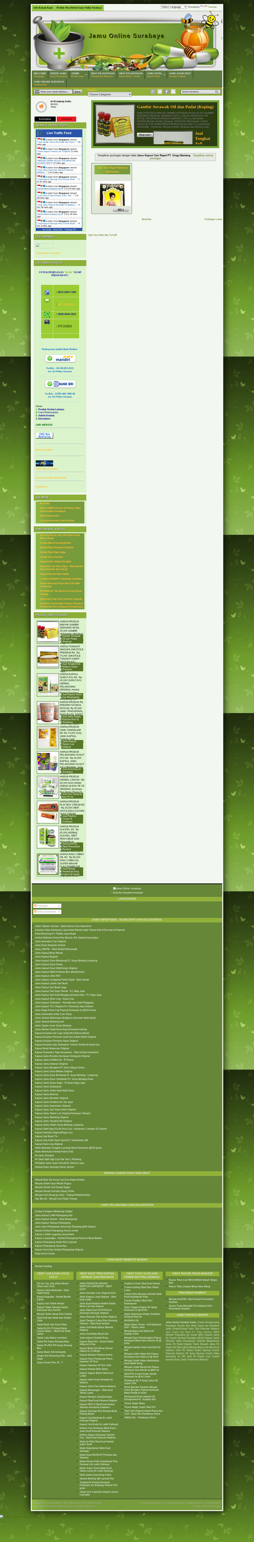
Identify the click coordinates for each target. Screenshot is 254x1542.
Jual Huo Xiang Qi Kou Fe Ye (72, 795)
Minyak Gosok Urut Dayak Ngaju (52, 1187)
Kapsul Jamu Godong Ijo (48, 1086)
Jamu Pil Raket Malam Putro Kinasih (187, 1344)
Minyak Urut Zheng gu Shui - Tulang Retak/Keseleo (62, 1195)
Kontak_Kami (77, 74)
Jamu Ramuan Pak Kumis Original (98, 1316)
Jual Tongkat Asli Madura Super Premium (71, 667)
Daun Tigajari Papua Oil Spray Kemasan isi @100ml (140, 1308)
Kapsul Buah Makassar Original (52, 1048)
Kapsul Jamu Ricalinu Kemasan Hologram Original (62, 1056)
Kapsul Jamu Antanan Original (51, 1063)
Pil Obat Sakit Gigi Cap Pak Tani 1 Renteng (58, 1159)
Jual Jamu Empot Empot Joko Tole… (55, 195)
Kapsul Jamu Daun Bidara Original (53, 1071)
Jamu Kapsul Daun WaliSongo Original (56, 968)
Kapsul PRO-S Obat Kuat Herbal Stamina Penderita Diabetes (97, 1405)
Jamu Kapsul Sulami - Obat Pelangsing (56, 1219)
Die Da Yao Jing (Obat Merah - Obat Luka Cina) (53, 1285)
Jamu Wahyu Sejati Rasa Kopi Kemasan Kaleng (61, 1029)
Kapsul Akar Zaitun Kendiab (55, 561)
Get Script (46, 229)
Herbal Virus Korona (51, 557)
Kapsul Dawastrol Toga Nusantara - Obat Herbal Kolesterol (66, 1052)
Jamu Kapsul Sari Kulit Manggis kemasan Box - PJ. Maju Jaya (68, 995)
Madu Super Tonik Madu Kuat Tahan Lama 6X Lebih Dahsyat (96, 1469)
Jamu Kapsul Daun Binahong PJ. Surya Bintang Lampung (66, 960)
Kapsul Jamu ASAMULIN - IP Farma (54, 1060)
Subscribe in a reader (48, 253)
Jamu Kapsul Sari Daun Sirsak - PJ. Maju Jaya (60, 991)
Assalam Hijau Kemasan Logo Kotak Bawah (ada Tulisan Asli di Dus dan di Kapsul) (80, 930)
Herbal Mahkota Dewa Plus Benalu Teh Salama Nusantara (66, 937)
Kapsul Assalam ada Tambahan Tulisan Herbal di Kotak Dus (67, 1044)
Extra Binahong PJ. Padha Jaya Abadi (55, 933)
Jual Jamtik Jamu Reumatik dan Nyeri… (57, 142)
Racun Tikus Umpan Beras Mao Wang (189, 1286)
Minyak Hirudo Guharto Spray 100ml (54, 1191)
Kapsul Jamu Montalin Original (51, 1098)
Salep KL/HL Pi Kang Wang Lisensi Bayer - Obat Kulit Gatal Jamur (53, 1331)
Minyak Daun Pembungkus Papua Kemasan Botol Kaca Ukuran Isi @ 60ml (142, 1340)
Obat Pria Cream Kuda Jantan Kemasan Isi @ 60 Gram (140, 1375)
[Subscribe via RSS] (173, 91)
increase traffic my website (51, 477)
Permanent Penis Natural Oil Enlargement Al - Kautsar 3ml (140, 1398)
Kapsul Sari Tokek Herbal (50, 1303)
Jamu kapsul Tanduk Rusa (94, 1337)
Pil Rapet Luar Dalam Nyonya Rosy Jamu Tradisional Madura (192, 1358)
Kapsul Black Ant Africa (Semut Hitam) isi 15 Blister (96, 1349)
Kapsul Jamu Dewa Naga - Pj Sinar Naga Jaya (60, 1082)
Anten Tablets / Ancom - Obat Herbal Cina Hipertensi (63, 926)
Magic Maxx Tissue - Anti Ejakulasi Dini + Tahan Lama (142, 1326)
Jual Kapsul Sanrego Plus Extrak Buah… (57, 179)
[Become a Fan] (166, 91)
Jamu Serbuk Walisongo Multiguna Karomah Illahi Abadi (65, 1018)
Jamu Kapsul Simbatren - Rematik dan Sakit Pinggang (64, 1002)
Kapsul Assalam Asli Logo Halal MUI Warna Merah (62, 1033)
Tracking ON (70, 229)
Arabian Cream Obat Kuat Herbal (142, 1283)
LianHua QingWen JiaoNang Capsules (61, 578)
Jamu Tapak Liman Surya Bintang (53, 1025)
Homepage (40, 74)
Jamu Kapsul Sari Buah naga (50, 987)
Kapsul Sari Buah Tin (46, 1136)
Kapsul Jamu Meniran (47, 1094)
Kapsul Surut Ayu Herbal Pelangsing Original (59, 1249)
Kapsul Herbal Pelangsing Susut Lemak (56, 1230)
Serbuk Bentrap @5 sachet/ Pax (97, 1478)
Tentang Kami (49, 83)
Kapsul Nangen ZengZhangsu (96, 1396)
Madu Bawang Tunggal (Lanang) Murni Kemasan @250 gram (68, 1147)
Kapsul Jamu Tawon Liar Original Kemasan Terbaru (62, 1113)
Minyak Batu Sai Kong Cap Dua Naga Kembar (60, 1179)
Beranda (146, 219)
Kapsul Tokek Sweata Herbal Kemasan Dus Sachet (52, 1308)
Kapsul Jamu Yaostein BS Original (53, 1121)
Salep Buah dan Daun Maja (52, 1324)
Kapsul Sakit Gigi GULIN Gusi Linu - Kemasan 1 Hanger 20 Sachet (71, 1128)
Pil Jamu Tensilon (44, 1155)
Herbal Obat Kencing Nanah (55, 543)
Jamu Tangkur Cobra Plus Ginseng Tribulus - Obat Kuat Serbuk (98, 1322)
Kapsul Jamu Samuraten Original (53, 1105)
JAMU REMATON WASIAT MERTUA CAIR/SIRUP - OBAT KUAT (96, 1286)
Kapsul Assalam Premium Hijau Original (56, 1040)
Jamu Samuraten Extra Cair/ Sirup (53, 1014)
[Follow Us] (159, 91)
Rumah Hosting (43, 1266)
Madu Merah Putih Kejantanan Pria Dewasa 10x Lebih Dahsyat (98, 1463)
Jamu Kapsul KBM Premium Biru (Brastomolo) (60, 972)
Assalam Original (180, 74)
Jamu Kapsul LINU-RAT (48, 976)
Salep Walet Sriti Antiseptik (51, 1352)
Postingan (42, 905)
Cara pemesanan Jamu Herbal (57, 520)
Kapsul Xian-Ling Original (49, 1144)
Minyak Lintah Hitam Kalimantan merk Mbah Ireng (141, 1362)
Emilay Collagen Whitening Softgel (53, 1211)
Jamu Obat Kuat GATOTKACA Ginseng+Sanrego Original (96, 1311)
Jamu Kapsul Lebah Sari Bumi (51, 983)
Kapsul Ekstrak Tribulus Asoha (96, 1354)
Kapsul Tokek (154, 74)
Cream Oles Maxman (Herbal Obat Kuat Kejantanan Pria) (143, 1295)
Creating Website (52, 1503)
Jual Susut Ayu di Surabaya (71, 770)
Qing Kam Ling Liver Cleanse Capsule (61, 599)
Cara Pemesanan (58, 74)
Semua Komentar (46, 911)
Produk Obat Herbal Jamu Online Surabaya (79, 7)
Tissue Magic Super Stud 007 (140, 1407)
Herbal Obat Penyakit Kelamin (57, 547)
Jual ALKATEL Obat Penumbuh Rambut (71, 846)
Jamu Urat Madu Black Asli (94, 1333)
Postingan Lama (213, 219)
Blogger (216, 1506)
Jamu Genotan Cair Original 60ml (98, 1293)
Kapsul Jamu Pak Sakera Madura (98, 1386)
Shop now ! (145, 135)
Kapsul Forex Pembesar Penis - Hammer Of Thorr (97, 1360)
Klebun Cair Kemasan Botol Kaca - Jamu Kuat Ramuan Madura (98, 1429)
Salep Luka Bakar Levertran (52, 1337)
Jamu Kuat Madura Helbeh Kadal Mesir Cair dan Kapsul (97, 1305)
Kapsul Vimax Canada (131, 74)
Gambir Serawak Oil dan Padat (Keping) (175, 106)
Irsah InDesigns (212, 1503)
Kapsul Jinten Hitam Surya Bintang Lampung (59, 1124)
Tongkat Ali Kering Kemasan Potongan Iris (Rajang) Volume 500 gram (98, 1485)
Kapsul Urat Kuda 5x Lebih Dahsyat (99, 1424)
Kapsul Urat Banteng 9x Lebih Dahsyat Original (96, 1419)
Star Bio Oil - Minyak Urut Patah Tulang (56, 1198)
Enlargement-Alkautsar (103, 74)
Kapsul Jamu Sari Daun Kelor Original (55, 1109)
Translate (212, 7)
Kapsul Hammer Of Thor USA (95, 1365)
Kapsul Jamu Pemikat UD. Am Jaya (54, 1102)
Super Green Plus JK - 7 (50, 1362)
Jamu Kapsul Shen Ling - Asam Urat (54, 998)
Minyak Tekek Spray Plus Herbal (54, 1314)
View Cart (41, 107)
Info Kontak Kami (43, 7)
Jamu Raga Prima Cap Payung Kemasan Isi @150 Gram (65, 1010)
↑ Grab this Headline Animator (127, 892)
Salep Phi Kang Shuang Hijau (53, 1341)
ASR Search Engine (47, 468)
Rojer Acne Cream (45, 1253)
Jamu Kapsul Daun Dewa (49, 964)
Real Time (58, 229)
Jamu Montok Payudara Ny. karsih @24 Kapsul (192, 1333)
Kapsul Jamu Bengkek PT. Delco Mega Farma (59, 1067)
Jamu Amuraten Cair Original (50, 941)
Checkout (66, 119)
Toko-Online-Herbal (91, 1503)
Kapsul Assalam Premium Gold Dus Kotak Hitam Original (65, 1037)
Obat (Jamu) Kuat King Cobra (95, 1474)
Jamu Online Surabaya (127, 36)
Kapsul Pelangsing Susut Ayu (51, 1245)
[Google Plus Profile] (153, 91)
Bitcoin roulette (44, 449)
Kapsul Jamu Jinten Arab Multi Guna (54, 1090)
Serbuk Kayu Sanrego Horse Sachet (54, 1167)
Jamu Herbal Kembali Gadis (181, 1322)
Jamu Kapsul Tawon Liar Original (53, 151)
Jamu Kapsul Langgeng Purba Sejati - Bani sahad (62, 979)
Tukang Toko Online (175, 1503)
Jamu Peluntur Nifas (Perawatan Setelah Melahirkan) (192, 1340)
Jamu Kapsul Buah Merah (49, 953)
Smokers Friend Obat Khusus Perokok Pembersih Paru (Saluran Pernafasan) (61, 605)
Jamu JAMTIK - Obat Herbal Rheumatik (56, 949)
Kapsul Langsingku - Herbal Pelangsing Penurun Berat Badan (68, 1238)
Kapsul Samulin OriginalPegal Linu (54, 1132)
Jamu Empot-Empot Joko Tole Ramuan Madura (192, 1328)
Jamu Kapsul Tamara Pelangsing (53, 1223)
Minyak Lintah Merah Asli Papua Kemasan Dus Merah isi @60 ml (141, 1368)
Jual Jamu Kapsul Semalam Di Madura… (57, 205)
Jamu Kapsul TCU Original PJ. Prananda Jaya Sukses (64, 1006)
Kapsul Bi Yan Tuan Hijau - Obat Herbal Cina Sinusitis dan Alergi (61, 568)
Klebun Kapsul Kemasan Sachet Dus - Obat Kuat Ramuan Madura (97, 1436)
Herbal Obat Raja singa (53, 552)
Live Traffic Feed (59, 133)
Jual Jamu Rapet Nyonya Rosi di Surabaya (71, 719)
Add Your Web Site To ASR (102, 235)
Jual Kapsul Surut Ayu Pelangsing (71, 696)
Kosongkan (45, 119)
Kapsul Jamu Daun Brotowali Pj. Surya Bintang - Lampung (66, 1075)
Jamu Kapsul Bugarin (46, 956)
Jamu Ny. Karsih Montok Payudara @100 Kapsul (192, 1336)
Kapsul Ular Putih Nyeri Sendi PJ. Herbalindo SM (61, 1140)
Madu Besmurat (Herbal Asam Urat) (54, 1151)
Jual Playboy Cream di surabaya (69, 819)
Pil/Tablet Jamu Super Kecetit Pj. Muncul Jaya (59, 1163)
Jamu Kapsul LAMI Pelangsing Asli (53, 1215)
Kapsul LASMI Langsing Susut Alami (54, 1234)
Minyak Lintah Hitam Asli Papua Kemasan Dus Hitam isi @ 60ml (141, 1355)
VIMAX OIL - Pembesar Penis (140, 1417)
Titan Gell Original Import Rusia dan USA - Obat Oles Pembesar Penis (143, 1412)
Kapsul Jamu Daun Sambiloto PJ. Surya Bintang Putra (64, 1079)
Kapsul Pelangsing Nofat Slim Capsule (56, 1242)
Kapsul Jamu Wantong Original (51, 1117)
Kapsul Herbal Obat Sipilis (54, 574)
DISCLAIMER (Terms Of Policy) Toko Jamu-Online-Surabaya (60, 510)
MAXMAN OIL (131, 1320)
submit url (41, 486)
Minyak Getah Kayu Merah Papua (53, 1183)
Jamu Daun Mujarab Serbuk (50, 945)
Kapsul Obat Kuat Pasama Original (98, 1400)
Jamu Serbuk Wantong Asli (49, 1021)
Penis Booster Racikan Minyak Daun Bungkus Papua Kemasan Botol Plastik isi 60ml (141, 1390)
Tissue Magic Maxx (134, 1403)
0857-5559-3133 (66, 304)
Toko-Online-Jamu (71, 1503)
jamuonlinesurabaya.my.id (50, 188)
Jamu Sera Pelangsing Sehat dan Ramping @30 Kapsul (65, 1226)
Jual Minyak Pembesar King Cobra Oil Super (71, 871)
